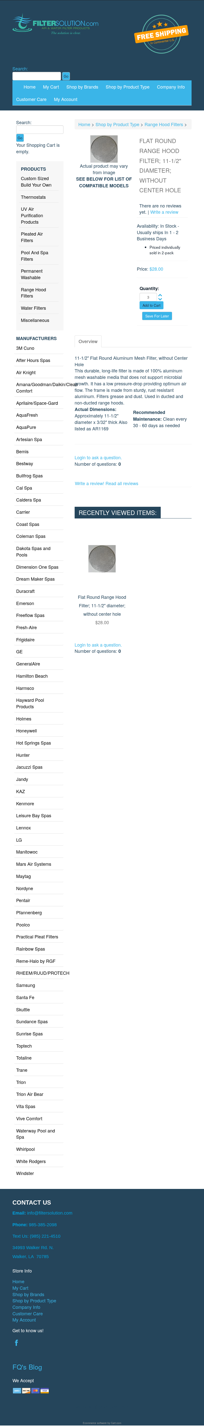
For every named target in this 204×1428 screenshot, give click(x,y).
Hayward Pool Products (30, 703)
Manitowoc (27, 851)
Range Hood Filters (33, 292)
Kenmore (25, 803)
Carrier (23, 512)
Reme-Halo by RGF (35, 961)
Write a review (164, 211)
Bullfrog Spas (29, 475)
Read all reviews (121, 483)
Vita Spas (25, 1106)
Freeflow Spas (30, 615)
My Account (65, 99)
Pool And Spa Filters (34, 255)
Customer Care (31, 99)
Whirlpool (25, 1149)
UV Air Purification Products (32, 215)
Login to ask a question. (98, 457)
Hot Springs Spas (33, 742)
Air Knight (26, 372)
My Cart (51, 86)
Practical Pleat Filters (37, 936)
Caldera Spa (28, 499)
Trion (21, 1082)
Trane (21, 1070)
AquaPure (26, 427)
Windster (25, 1173)
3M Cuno (25, 348)
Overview (88, 341)
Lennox (23, 827)
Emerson (25, 603)
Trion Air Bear (29, 1094)
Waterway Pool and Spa (35, 1133)
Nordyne (24, 888)
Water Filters (33, 308)
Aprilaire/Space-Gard (37, 403)
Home (30, 86)
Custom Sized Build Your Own (36, 181)
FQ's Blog (27, 1367)
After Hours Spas (33, 360)
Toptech (24, 1045)
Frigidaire (25, 639)
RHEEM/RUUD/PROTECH (39, 972)
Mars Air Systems (33, 864)
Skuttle (23, 1009)
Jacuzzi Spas (29, 767)
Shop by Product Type (128, 86)
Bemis (22, 451)
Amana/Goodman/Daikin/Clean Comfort (39, 387)
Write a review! (89, 483)
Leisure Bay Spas (33, 815)
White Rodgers (31, 1161)
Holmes (23, 718)
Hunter (23, 755)
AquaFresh (27, 414)
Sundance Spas (32, 1021)
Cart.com (116, 1423)
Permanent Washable (32, 273)
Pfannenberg (29, 912)
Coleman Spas (31, 536)
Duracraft (25, 591)
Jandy (22, 779)
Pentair (23, 900)
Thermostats (33, 197)
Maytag (23, 876)
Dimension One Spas (37, 566)
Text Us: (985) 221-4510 (36, 1236)
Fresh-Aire (26, 627)
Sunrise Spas (29, 1033)
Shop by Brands (82, 86)
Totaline (24, 1057)
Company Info (171, 86)
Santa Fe (25, 997)
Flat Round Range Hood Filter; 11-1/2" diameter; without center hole (102, 605)
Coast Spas (27, 524)
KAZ (20, 791)
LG (19, 839)
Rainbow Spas (30, 948)
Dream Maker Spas (35, 578)
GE (19, 651)
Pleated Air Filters (32, 236)
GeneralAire (28, 663)
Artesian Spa (29, 439)
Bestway (24, 463)
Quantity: (149, 288)
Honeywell (26, 730)
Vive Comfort (29, 1118)
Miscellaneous (35, 320)
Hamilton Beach (32, 675)
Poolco (23, 924)
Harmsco (25, 688)
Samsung (25, 985)
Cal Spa (24, 487)
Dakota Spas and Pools (33, 551)
